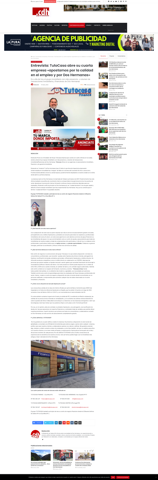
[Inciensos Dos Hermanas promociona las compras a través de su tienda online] (85, 455)
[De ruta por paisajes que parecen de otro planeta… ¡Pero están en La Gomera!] (41, 455)
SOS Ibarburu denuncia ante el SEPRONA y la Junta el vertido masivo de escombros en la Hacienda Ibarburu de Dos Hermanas (118, 65)
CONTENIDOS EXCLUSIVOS (77, 25)
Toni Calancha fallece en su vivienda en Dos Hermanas (117, 138)
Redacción (36, 84)
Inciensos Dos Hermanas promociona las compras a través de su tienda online (83, 464)
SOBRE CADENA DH (108, 25)
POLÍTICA (49, 25)
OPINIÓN (88, 25)
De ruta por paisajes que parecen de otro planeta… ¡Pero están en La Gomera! (40, 464)
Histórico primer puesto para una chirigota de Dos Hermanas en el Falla (118, 156)
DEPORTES (64, 25)
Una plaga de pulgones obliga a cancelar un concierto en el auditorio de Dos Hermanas (117, 147)
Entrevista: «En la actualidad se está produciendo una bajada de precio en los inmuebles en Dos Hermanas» (62, 465)
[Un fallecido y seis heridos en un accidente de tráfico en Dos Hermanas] (103, 122)
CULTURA (56, 25)
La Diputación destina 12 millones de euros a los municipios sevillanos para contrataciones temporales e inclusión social (87, 1)
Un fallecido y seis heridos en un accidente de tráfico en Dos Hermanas (117, 121)
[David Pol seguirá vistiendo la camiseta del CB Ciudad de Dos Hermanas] (103, 106)
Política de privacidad (122, 477)
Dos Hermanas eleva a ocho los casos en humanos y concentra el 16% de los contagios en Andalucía (117, 85)
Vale (113, 477)
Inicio (33, 56)
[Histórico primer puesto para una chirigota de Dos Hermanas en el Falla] (103, 156)
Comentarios (121, 56)
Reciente (103, 56)
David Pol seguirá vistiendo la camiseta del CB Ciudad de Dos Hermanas (118, 105)
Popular (112, 56)
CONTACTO (97, 25)
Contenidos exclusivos (41, 56)
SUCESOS (42, 25)
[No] (156, 477)
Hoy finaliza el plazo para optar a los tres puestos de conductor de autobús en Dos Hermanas (118, 76)
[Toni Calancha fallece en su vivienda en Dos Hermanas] (103, 139)
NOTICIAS (34, 25)
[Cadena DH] (41, 11)
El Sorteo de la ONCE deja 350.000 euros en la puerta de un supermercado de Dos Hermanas (117, 130)
